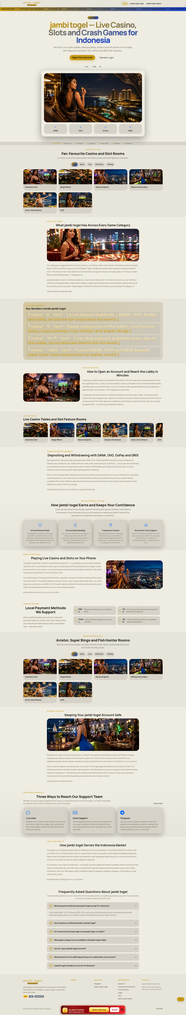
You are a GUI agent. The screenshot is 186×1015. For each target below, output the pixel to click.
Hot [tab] (74, 164)
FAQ (119, 996)
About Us (121, 984)
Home (125, 3)
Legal (120, 993)
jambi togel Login (137, 3)
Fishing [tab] (110, 164)
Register (97, 984)
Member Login (107, 57)
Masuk (114, 1010)
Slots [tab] (82, 164)
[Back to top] (180, 999)
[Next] (160, 419)
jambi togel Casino (154, 3)
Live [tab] (89, 164)
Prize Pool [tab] (99, 164)
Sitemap (159, 1009)
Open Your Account (82, 57)
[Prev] (153, 419)
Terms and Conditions (126, 987)
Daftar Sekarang (99, 1010)
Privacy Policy (123, 990)
